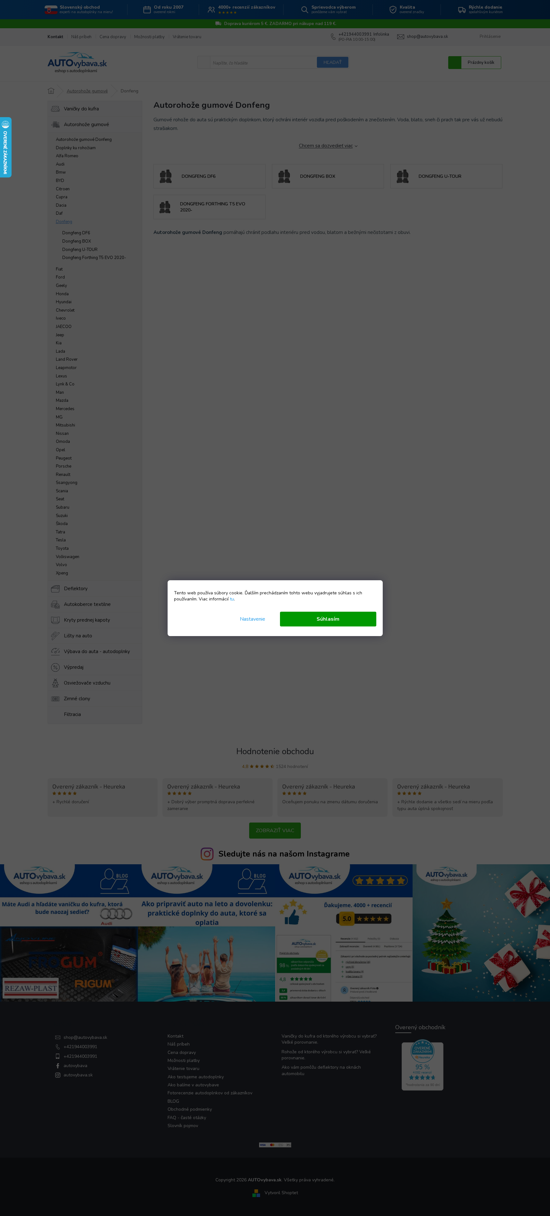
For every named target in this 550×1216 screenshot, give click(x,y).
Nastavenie (252, 619)
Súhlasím (328, 619)
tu (232, 599)
